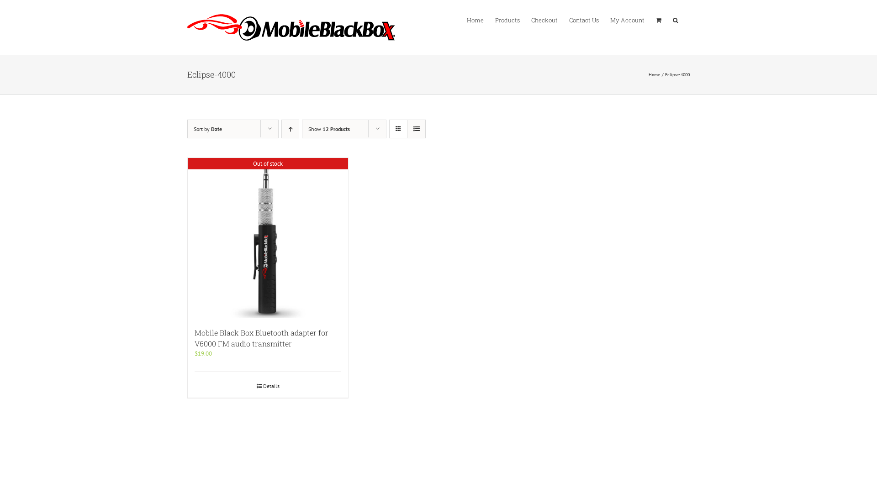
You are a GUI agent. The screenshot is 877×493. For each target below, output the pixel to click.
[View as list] (416, 129)
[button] (675, 19)
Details (271, 386)
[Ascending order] (290, 129)
